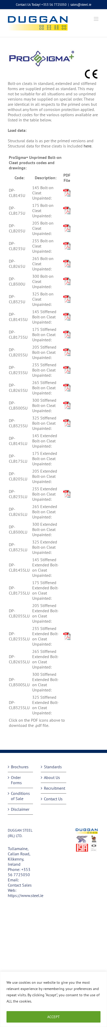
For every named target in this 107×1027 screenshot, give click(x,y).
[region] (53, 999)
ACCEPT (53, 1016)
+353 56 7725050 (19, 872)
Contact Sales (20, 885)
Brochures (20, 766)
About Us (52, 777)
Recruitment (53, 788)
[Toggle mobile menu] (96, 19)
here (87, 146)
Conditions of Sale (20, 796)
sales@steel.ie (80, 4)
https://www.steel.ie (25, 895)
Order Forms (16, 780)
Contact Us (53, 798)
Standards (53, 766)
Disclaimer (20, 809)
